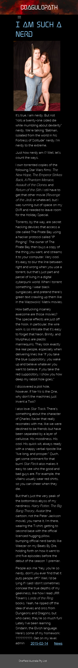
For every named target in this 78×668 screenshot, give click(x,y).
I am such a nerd (39, 29)
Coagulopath (39, 7)
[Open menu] (19, 17)
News (58, 643)
